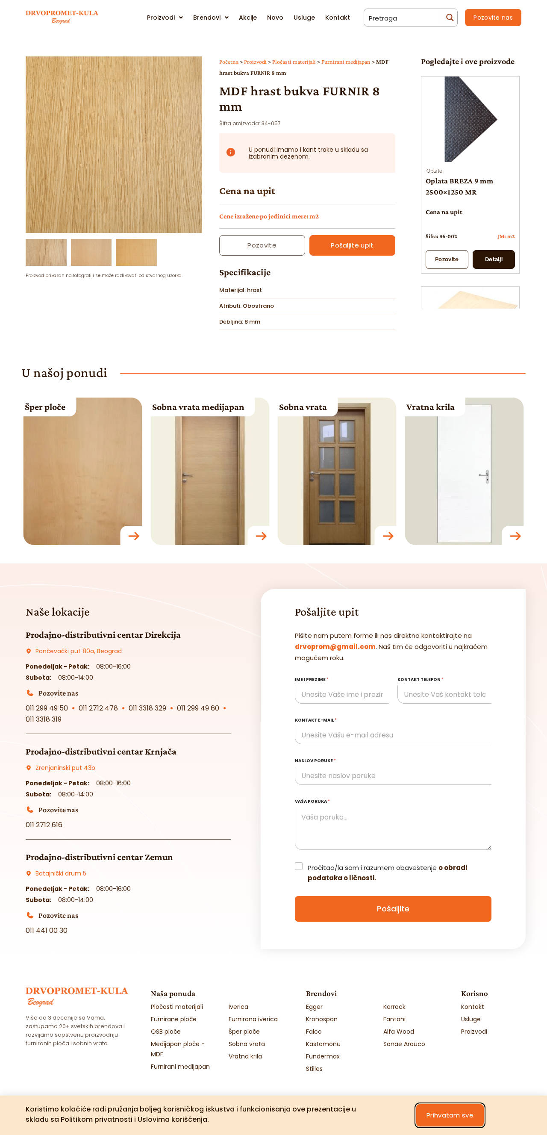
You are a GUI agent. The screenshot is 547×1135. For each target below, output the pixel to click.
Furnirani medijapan (346, 62)
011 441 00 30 (47, 930)
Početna (228, 62)
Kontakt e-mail (316, 720)
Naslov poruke (315, 761)
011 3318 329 (147, 708)
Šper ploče (426, 406)
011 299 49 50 (47, 708)
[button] (114, 227)
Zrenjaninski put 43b (65, 768)
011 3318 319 (44, 719)
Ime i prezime (312, 679)
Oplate (434, 171)
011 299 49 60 (198, 708)
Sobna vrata (176, 406)
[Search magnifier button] (448, 17)
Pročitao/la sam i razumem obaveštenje (387, 872)
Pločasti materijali (294, 62)
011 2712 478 (98, 708)
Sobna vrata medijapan (71, 406)
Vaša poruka (312, 801)
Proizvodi (255, 62)
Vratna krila (303, 406)
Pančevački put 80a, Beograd (78, 651)
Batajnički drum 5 (60, 873)
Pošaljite (393, 908)
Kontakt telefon (420, 679)
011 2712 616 (44, 825)
